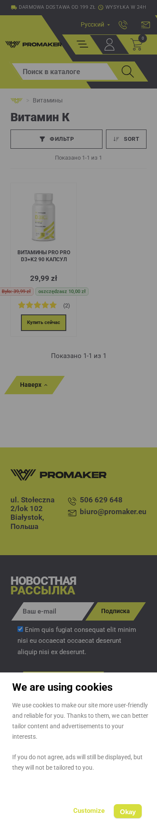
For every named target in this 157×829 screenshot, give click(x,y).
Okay (128, 811)
